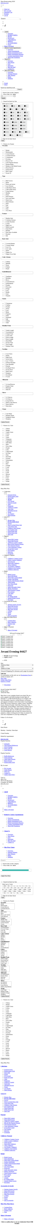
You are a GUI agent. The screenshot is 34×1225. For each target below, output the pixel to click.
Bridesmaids (9, 152)
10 (24, 109)
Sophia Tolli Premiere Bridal (15, 581)
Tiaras (9, 614)
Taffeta (8, 321)
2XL (19, 135)
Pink (7, 455)
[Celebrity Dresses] (6, 921)
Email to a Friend (5, 681)
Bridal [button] (6, 571)
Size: (2, 663)
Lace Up (8, 247)
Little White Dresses (9, 759)
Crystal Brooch (10, 281)
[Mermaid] (5, 977)
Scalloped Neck (10, 368)
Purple (8, 448)
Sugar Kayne (11, 561)
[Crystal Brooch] (5, 947)
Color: (2, 666)
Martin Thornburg (13, 588)
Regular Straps (10, 415)
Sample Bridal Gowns (14, 598)
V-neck (8, 376)
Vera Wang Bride (12, 584)
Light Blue (9, 441)
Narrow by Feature (9, 144)
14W (27, 119)
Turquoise (9, 439)
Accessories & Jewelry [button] (10, 601)
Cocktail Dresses (10, 155)
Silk (7, 319)
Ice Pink (8, 453)
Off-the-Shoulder (10, 362)
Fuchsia (8, 458)
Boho (7, 182)
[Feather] (4, 954)
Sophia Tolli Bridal (13, 579)
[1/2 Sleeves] (6, 982)
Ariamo (10, 595)
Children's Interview (13, 569)
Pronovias (10, 585)
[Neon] (3, 938)
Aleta (9, 504)
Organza (8, 314)
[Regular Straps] (5, 991)
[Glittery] (3, 935)
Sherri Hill (10, 498)
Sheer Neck (9, 371)
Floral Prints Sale (12, 531)
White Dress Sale (12, 533)
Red (7, 463)
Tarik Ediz (10, 509)
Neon (7, 265)
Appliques (9, 276)
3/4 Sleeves (9, 399)
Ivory (7, 469)
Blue (7, 444)
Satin (7, 315)
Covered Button (10, 243)
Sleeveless (9, 406)
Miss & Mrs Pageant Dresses (16, 544)
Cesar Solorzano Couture (15, 547)
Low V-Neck (9, 361)
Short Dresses (10, 202)
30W (15, 129)
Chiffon (8, 305)
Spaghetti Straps (10, 417)
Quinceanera (9, 169)
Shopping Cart (8, 12)
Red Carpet (9, 171)
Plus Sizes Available (11, 232)
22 (13, 116)
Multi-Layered (10, 227)
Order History (8, 770)
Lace (7, 290)
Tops (7, 207)
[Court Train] (4, 963)
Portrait (8, 366)
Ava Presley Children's (14, 566)
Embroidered (9, 283)
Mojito (8, 430)
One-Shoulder (10, 364)
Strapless (8, 373)
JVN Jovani (11, 501)
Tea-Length (9, 344)
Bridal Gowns (11, 574)
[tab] (18, 503)
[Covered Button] (5, 927)
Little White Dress (11, 189)
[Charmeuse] (4, 951)
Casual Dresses (10, 154)
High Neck (9, 357)
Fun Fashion (11, 550)
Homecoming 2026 (13, 496)
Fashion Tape (11, 624)
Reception (10, 599)
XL (12, 135)
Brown (8, 474)
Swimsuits (10, 553)
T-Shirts (10, 611)
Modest (8, 193)
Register (6, 14)
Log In (6, 15)
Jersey (7, 308)
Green (7, 434)
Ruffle (7, 292)
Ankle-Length (10, 330)
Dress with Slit (8, 748)
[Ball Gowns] (5, 912)
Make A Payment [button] (9, 627)
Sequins (8, 295)
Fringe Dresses (8, 757)
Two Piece (9, 210)
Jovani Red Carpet (13, 549)
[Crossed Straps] (5, 929)
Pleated (8, 230)
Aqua (7, 437)
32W (23, 129)
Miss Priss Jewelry (13, 609)
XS (15, 132)
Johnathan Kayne (12, 510)
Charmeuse (9, 303)
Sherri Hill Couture (13, 539)
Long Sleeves (9, 401)
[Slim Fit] (5, 979)
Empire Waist (9, 386)
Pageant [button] (6, 536)
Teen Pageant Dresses (14, 545)
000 (7, 106)
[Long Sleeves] (6, 985)
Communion (9, 157)
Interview (10, 552)
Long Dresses (10, 191)
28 (6, 119)
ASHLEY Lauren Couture (15, 542)
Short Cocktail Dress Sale (15, 525)
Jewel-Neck (9, 359)
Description (7, 685)
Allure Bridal (11, 582)
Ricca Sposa (11, 592)
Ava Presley (11, 514)
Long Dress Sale (12, 526)
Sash (7, 294)
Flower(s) (8, 287)
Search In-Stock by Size (10, 101)
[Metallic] (3, 937)
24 (20, 116)
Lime (7, 435)
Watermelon (9, 460)
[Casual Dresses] (8, 907)
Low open (9, 249)
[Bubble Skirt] (6, 920)
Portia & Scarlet (12, 503)
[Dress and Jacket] (5, 915)
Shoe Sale (10, 534)
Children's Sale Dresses (14, 528)
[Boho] (5, 913)
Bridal (7, 150)
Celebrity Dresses (11, 220)
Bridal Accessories (13, 608)
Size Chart (3, 678)
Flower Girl (9, 161)
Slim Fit (8, 389)
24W (15, 125)
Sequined (8, 317)
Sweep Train (9, 342)
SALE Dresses (8, 747)
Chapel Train (9, 334)
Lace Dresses (9, 186)
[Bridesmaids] (8, 905)
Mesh (7, 312)
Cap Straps (9, 413)
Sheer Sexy (9, 200)
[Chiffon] (4, 952)
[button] (6, 32)
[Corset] (6, 924)
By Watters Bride (12, 596)
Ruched (8, 234)
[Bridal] (8, 904)
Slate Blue (9, 442)
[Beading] (5, 944)
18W (15, 122)
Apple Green (9, 432)
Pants (7, 195)
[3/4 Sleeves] (6, 983)
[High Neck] (5, 969)
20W (23, 122)
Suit (7, 205)
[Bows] (5, 946)
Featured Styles (12, 495)
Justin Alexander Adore (14, 587)
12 (6, 112)
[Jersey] (4, 955)
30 (13, 119)
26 (27, 116)
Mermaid (8, 388)
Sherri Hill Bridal (12, 576)
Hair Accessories (12, 615)
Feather (8, 285)
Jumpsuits (7, 744)
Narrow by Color (8, 425)
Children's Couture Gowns (15, 558)
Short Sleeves (9, 404)
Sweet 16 (8, 173)
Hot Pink (8, 456)
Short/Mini (9, 341)
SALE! (10, 523)
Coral (7, 467)
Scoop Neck (9, 369)
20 (6, 116)
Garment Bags (12, 620)
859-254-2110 (4, 3)
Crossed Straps (10, 245)
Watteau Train (10, 346)
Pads (9, 625)
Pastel (7, 268)
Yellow (8, 428)
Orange (8, 465)
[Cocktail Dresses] (8, 908)
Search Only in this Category (11, 92)
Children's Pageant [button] (9, 555)
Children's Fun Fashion (14, 568)
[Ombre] (3, 940)
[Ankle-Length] (4, 959)
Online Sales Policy (6, 680)
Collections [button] (7, 491)
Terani (9, 512)
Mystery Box (11, 520)
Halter (7, 355)
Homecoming (9, 164)
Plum (7, 462)
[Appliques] (5, 943)
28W (7, 129)
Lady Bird (10, 593)
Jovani (10, 499)
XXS (7, 132)
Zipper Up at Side (11, 254)
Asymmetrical (10, 332)
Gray (7, 478)
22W (7, 125)
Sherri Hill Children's (13, 563)
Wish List (6, 9)
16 (20, 112)
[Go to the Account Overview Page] (1, 6)
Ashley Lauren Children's (15, 560)
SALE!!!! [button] (7, 517)
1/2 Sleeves (9, 397)
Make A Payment (12, 630)
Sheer (7, 250)
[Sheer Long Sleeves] (6, 986)
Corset (8, 223)
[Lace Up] (5, 930)
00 (14, 106)
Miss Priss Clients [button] (9, 847)
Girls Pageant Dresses (12, 162)
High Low (9, 225)
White (7, 481)
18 (27, 112)
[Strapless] (5, 994)
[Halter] (5, 968)
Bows (7, 280)
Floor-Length (9, 337)
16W (7, 122)
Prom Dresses (10, 168)
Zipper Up (9, 252)
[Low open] (5, 932)
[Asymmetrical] (4, 960)
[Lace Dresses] (5, 916)
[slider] (30, 870)
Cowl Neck (9, 354)
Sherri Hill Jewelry (13, 606)
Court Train (9, 335)
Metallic (8, 263)
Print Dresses (9, 196)
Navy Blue (9, 446)
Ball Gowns (9, 181)
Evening (8, 159)
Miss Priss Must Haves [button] (10, 617)
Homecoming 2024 (9, 762)
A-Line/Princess (10, 384)
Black (7, 476)
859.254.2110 (4, 739)
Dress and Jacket (10, 184)
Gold (7, 472)
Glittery (8, 261)
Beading (8, 278)
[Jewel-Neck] (5, 971)
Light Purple (9, 451)
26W (23, 125)
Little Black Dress (11, 188)
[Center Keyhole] (6, 923)
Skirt (7, 203)
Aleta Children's (12, 565)
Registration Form (26, 675)
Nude (7, 470)
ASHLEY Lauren (13, 507)
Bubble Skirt (9, 218)
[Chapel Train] (4, 962)
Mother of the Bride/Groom (13, 166)
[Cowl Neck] (5, 966)
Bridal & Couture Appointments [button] (13, 814)
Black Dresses (8, 761)
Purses (9, 612)
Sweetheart (9, 375)
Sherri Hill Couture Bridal (15, 577)
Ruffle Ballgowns (9, 756)
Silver (7, 479)
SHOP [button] (6, 792)
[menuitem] (18, 9)
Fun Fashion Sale (12, 530)
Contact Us (7, 773)
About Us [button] (7, 831)
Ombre (8, 267)
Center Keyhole (10, 222)
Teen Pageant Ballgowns (11, 745)
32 (20, 119)
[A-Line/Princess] (5, 974)
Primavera (10, 506)
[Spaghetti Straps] (5, 993)
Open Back (9, 229)
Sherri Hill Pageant (13, 541)
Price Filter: (7, 94)
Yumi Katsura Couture (14, 590)
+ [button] (5, 493)
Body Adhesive (12, 622)
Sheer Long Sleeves (11, 402)
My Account (7, 10)
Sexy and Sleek (10, 198)
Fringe (8, 288)
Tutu (7, 209)
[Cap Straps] (5, 990)
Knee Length (9, 339)
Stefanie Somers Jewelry (14, 604)
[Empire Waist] (5, 976)
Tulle (7, 322)
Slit (7, 236)
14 (13, 112)
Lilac (7, 449)
